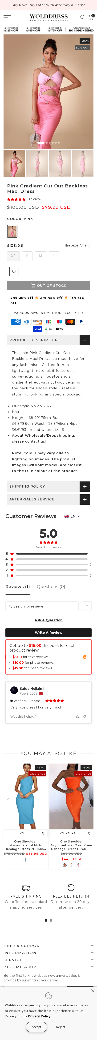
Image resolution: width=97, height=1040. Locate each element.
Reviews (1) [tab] (17, 587)
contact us (35, 441)
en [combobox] (73, 516)
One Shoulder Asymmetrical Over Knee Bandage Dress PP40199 (71, 845)
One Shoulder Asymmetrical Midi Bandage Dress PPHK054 (25, 845)
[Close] (92, 990)
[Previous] (8, 799)
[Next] (88, 799)
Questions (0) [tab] (51, 587)
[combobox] (87, 606)
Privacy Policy (39, 1016)
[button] (24, 199)
